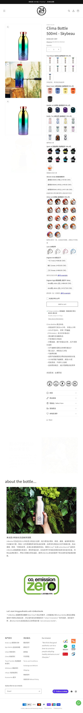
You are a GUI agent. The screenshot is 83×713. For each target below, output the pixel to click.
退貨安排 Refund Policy (31, 679)
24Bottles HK (28, 708)
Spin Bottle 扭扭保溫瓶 (12, 647)
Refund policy (48, 708)
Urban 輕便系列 (10, 652)
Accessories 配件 (10, 677)
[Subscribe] (39, 691)
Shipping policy (58, 708)
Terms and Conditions (30, 661)
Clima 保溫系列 (10, 656)
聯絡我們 (26, 675)
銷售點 (25, 652)
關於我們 (26, 643)
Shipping (49, 42)
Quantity (49, 45)
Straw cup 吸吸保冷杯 (12, 643)
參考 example (62, 275)
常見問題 (26, 656)
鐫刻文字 (26, 647)
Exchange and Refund (30, 665)
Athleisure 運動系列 (11, 668)
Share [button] (50, 420)
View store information (55, 319)
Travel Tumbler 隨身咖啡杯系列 (13, 662)
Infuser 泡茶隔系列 (11, 673)
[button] (4, 11)
